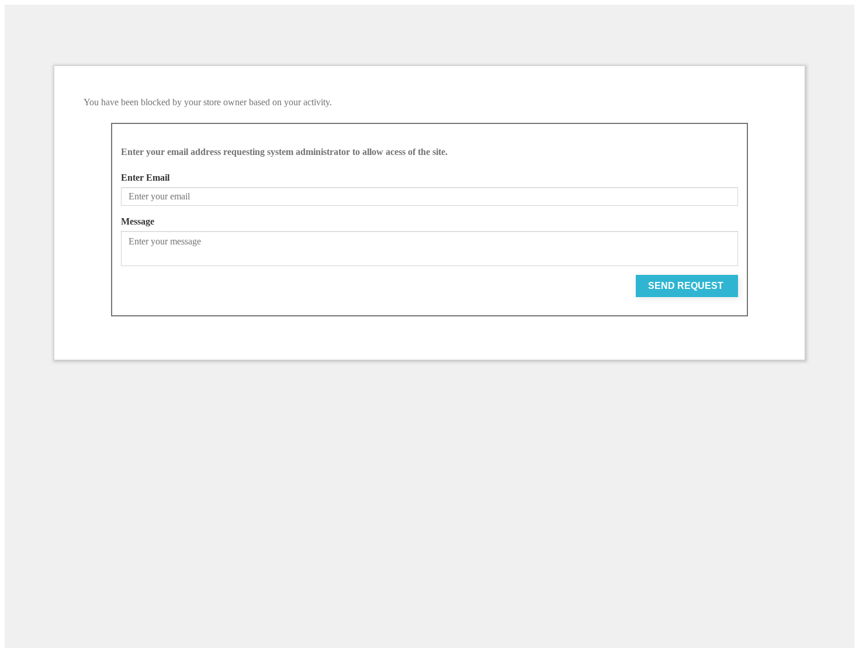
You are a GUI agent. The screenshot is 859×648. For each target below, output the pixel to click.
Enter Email (145, 177)
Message (137, 221)
